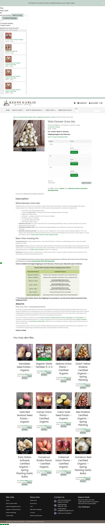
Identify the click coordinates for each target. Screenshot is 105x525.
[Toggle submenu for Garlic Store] (23, 110)
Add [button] (11, 79)
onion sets (71, 188)
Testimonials (9, 515)
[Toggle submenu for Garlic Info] (55, 110)
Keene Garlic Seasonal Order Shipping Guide (44, 234)
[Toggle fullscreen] (3, 524)
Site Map (41, 521)
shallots (52, 317)
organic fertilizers (81, 319)
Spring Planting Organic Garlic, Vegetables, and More (34, 117)
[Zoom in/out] (1, 524)
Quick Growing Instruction (13, 506)
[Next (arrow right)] (1, 263)
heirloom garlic (45, 317)
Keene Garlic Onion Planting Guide (43, 261)
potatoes (58, 317)
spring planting (53, 190)
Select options (27, 377)
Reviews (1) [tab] (40, 194)
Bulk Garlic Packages (36, 509)
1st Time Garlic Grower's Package (14, 39)
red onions (83, 188)
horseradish (79, 317)
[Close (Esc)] (8, 524)
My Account (33, 503)
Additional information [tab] (30, 194)
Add (11, 41)
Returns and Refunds (36, 515)
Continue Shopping (9, 18)
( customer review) (54, 127)
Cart (31, 506)
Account (94, 103)
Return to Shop (17, 15)
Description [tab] (19, 194)
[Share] (6, 524)
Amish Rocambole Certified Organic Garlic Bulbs (12, 63)
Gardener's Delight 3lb (11, 51)
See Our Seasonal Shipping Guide (58, 137)
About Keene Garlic (11, 503)
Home (15, 117)
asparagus (69, 317)
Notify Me (74, 152)
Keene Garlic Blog (11, 512)
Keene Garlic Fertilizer (37, 249)
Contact (83, 103)
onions (77, 188)
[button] (103, 3)
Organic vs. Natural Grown (13, 509)
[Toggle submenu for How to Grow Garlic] (42, 110)
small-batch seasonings (36, 321)
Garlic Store (33, 500)
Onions (53, 117)
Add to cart (86, 183)
